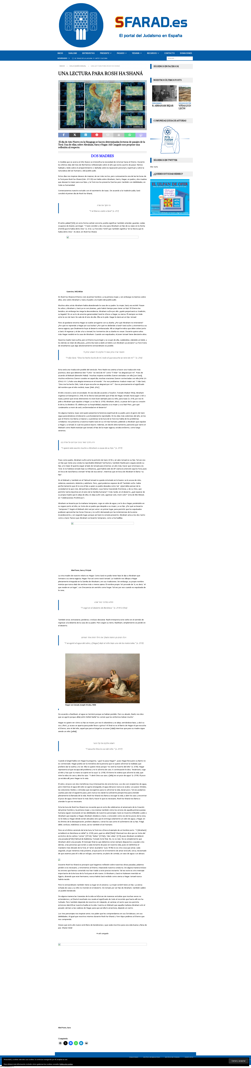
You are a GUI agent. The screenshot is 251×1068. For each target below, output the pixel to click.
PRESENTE (104, 53)
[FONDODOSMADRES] (102, 128)
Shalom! (72, 53)
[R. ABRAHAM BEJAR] (164, 93)
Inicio (60, 53)
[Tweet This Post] (74, 135)
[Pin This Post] (96, 135)
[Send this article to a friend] (107, 135)
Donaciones (186, 53)
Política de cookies (66, 1064)
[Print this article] (118, 135)
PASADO (120, 53)
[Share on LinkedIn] (85, 135)
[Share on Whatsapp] (129, 135)
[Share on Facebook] (63, 135)
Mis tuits (154, 166)
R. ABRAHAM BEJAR (162, 105)
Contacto (169, 53)
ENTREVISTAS (88, 53)
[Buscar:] (180, 58)
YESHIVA (135, 53)
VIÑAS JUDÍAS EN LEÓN (188, 107)
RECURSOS (152, 53)
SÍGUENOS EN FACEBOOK (166, 66)
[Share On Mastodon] (140, 135)
